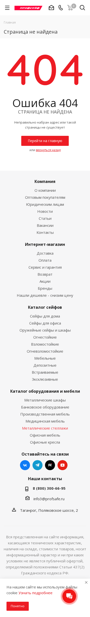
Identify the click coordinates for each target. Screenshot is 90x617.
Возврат (45, 274)
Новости (45, 211)
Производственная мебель (45, 414)
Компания (45, 181)
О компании (45, 190)
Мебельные (45, 358)
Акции (45, 281)
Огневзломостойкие (45, 351)
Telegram (37, 465)
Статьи (45, 218)
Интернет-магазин (45, 244)
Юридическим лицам (45, 204)
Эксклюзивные (45, 379)
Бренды (45, 288)
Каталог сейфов (45, 307)
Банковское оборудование (45, 406)
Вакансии (45, 225)
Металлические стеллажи (45, 428)
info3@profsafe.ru (49, 498)
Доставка (45, 253)
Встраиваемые (45, 372)
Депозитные (45, 365)
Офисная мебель (45, 435)
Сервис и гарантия (45, 267)
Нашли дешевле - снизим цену (45, 295)
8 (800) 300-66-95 (49, 488)
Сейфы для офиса (45, 323)
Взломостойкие (45, 344)
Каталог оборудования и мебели (45, 391)
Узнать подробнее (35, 592)
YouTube (63, 465)
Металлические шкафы (45, 399)
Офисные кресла (45, 442)
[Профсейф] (28, 7)
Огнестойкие (45, 337)
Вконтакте (25, 465)
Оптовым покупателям (45, 197)
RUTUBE (50, 465)
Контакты (45, 232)
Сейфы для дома (45, 316)
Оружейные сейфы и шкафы (45, 330)
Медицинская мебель (45, 421)
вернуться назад (48, 150)
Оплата (45, 260)
